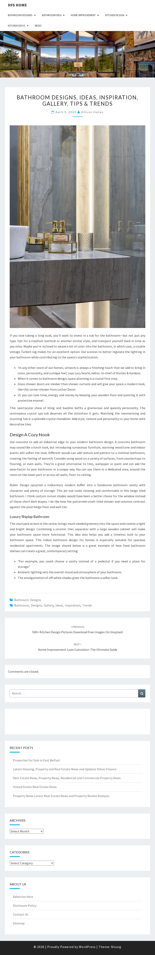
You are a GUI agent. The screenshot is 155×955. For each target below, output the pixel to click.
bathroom (21, 605)
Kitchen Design (114, 15)
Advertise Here (23, 897)
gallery (48, 605)
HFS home (17, 4)
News (38, 25)
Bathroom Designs (20, 15)
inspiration (72, 605)
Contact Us (20, 914)
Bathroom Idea (52, 15)
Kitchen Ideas (16, 25)
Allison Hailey (92, 112)
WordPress (87, 947)
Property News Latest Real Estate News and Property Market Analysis (61, 796)
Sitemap (19, 923)
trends (87, 605)
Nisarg (116, 947)
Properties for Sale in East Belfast (36, 760)
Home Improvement (83, 15)
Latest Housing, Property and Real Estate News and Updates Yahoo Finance (64, 769)
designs (36, 605)
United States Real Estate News (35, 787)
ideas (59, 605)
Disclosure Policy (24, 905)
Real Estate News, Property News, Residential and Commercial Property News (67, 778)
